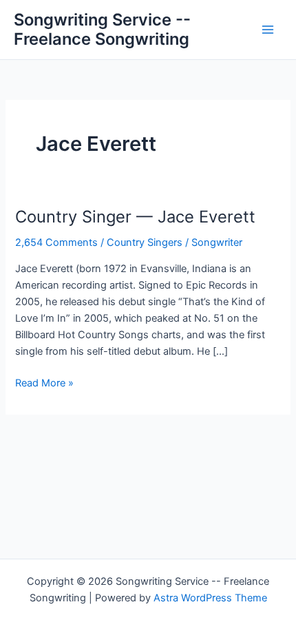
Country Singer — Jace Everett (135, 217)
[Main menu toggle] (267, 29)
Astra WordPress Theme (210, 598)
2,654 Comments (56, 242)
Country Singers (144, 242)
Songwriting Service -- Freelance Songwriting (102, 29)
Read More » (44, 383)
